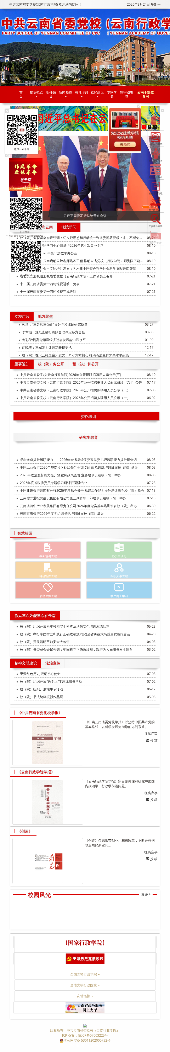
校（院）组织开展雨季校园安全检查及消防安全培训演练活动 (64, 626)
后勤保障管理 (48, 596)
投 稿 (153, 740)
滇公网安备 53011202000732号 (87, 1040)
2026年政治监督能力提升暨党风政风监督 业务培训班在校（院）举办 (70, 475)
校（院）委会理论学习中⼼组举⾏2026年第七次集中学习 (62, 245)
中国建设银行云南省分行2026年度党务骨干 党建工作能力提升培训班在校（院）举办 (82, 490)
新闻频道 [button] (65, 92)
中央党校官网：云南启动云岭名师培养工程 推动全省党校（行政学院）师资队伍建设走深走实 (83, 261)
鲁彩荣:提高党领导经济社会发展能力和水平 (54, 338)
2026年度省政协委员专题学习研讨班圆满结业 (53, 482)
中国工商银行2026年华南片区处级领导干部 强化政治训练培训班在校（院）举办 (79, 467)
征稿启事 (151, 733)
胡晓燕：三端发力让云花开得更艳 (47, 346)
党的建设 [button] (97, 92)
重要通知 (22, 363)
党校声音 (22, 316)
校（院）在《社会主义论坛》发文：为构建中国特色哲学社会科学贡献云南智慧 (78, 268)
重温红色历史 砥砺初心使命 (40, 673)
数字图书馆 (126, 94)
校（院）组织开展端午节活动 (41, 689)
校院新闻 (68, 226)
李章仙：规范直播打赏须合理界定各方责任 (53, 330)
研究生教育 (88, 437)
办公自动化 (119, 556)
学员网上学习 (119, 596)
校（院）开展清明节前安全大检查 (45, 641)
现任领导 (51, 94)
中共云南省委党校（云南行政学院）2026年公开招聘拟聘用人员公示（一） (75, 397)
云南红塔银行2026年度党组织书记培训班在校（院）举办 (62, 513)
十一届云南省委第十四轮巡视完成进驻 (48, 291)
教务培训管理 (48, 556)
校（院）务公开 (51, 363)
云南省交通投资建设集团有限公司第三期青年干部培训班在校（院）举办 (73, 498)
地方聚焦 (45, 316)
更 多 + (146, 894)
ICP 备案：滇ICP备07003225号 (85, 1035)
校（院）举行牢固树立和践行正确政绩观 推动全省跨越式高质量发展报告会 (75, 634)
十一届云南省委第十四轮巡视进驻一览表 (50, 284)
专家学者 (112, 94)
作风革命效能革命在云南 (35, 615)
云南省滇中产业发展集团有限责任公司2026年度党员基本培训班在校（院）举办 (78, 506)
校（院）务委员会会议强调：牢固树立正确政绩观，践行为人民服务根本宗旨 (76, 649)
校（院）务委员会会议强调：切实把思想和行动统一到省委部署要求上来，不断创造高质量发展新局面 (83, 237)
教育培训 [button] (81, 92)
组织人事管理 (119, 576)
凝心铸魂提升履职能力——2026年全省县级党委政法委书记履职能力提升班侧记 (78, 459)
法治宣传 (52, 662)
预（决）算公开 (86, 363)
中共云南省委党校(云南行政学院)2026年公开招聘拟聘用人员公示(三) (70, 374)
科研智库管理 (48, 576)
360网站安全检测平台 (85, 1045)
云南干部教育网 (145, 94)
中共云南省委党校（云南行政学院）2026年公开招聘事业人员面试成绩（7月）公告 (81, 382)
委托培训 (88, 416)
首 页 (23, 94)
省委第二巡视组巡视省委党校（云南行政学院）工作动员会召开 (66, 276)
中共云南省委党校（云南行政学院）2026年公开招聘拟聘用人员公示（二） (75, 390)
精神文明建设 (26, 662)
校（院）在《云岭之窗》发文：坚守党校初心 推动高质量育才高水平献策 (75, 353)
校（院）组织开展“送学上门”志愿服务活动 (51, 681)
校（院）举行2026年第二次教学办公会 (48, 253)
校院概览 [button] (36, 92)
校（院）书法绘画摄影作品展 (41, 697)
